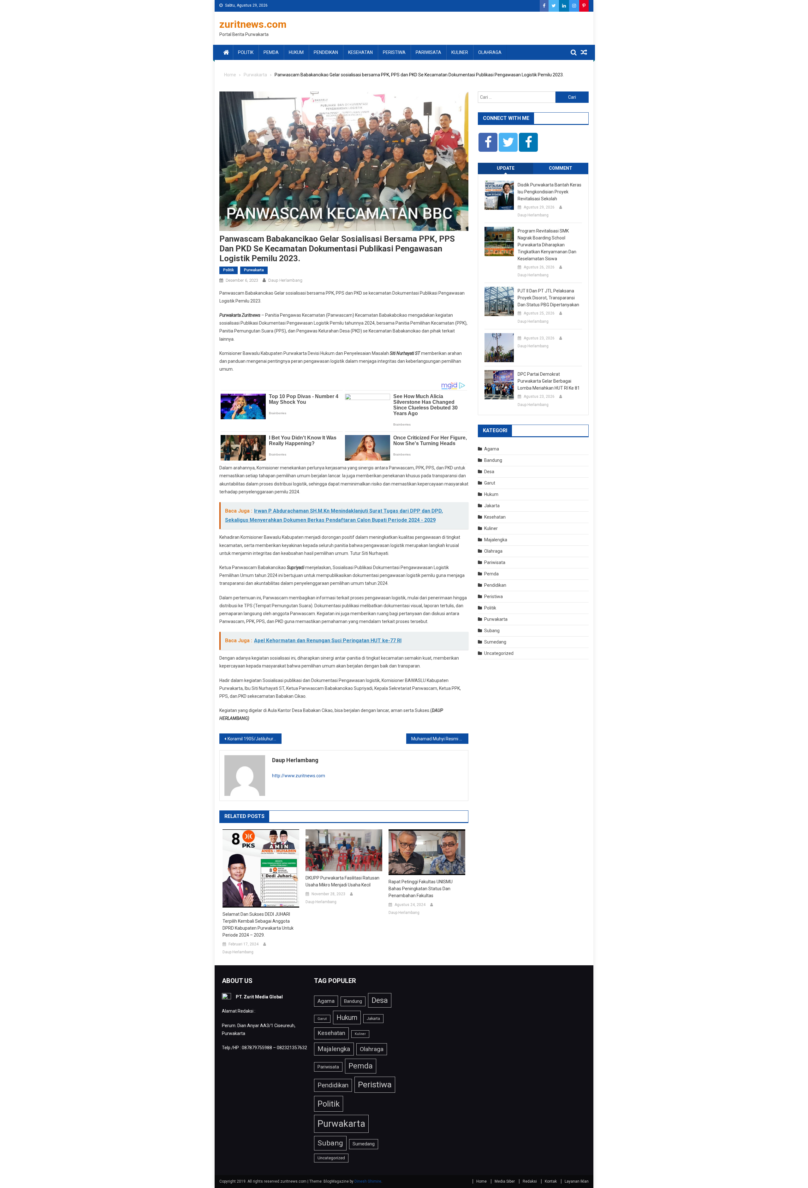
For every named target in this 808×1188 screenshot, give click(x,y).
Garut (489, 482)
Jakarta (492, 505)
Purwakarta (254, 270)
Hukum (296, 52)
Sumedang (495, 641)
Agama (491, 448)
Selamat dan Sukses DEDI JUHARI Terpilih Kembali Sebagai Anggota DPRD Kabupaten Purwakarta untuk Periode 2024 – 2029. (258, 925)
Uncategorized (499, 653)
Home (481, 1181)
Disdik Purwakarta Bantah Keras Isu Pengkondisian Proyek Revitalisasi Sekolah (549, 191)
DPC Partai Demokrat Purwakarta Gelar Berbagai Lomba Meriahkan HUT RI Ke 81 (549, 381)
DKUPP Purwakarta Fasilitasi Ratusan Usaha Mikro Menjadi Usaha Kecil (342, 881)
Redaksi (530, 1181)
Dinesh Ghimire (367, 1181)
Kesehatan (360, 52)
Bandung (493, 460)
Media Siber (505, 1181)
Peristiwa (394, 52)
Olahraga (490, 52)
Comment (560, 168)
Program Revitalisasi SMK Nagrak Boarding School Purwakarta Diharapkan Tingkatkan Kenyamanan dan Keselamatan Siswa (547, 244)
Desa (489, 471)
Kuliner (459, 52)
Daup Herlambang (285, 280)
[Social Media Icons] (487, 142)
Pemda (271, 52)
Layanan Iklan (577, 1181)
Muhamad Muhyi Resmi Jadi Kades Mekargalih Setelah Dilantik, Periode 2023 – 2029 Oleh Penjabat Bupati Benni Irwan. (439, 738)
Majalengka (495, 539)
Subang (492, 630)
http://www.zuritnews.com (298, 775)
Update (505, 168)
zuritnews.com (253, 24)
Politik (245, 52)
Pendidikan (326, 52)
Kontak (551, 1181)
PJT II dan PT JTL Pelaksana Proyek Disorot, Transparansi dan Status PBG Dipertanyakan (548, 297)
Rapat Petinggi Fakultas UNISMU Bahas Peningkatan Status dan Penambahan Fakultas (421, 888)
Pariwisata (428, 52)
